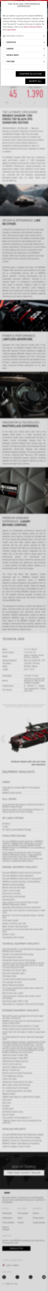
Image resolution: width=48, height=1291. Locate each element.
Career (9, 48)
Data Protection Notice (33, 26)
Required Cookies (14, 35)
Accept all (35, 81)
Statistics (11, 42)
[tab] (24, 36)
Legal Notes (11, 29)
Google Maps (12, 55)
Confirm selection (30, 73)
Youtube (10, 61)
